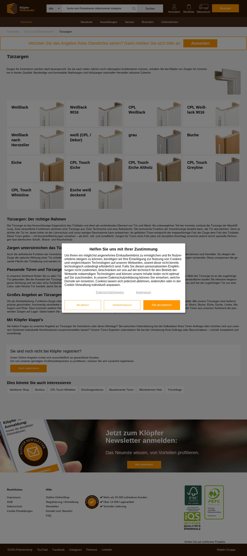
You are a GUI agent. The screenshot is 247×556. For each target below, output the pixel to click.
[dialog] (123, 278)
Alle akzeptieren (162, 304)
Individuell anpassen (122, 305)
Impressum (143, 292)
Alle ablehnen (83, 305)
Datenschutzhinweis (110, 292)
